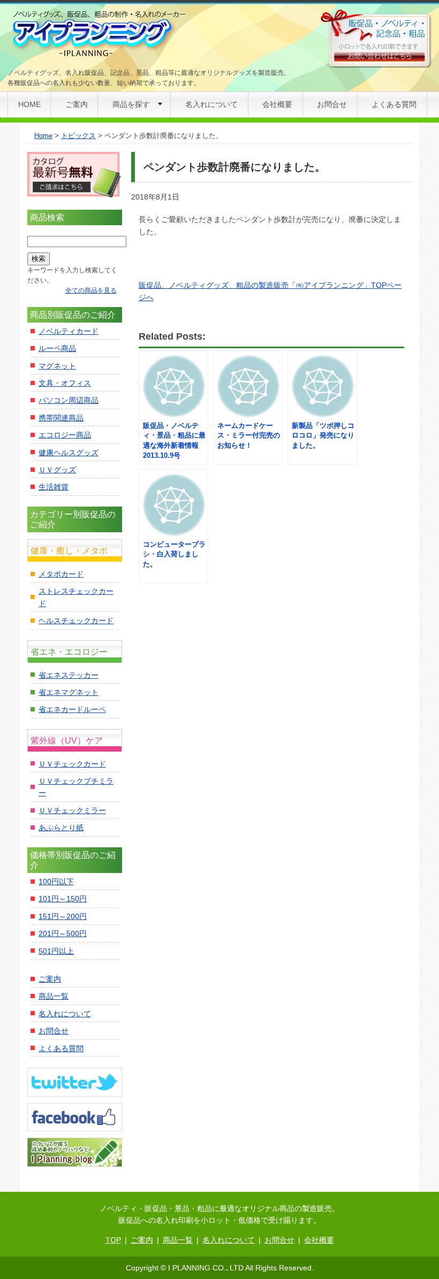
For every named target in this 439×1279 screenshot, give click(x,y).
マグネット (57, 366)
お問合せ (332, 104)
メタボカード (61, 574)
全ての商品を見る (91, 290)
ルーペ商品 (57, 348)
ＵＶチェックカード (72, 764)
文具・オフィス (65, 383)
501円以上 (56, 951)
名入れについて (211, 104)
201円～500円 (63, 933)
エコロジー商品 (65, 435)
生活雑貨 (54, 487)
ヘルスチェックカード (76, 620)
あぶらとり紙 (61, 827)
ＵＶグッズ (57, 469)
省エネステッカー (69, 675)
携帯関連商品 (61, 417)
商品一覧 (54, 996)
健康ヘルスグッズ (69, 452)
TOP (113, 1240)
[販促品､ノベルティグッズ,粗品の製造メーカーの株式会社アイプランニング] (97, 34)
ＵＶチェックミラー (72, 810)
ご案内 (76, 104)
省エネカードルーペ (72, 709)
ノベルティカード (69, 331)
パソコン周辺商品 (69, 400)
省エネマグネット (69, 692)
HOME (29, 104)
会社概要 (277, 104)
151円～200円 (63, 916)
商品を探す (131, 104)
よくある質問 (394, 104)
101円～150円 (63, 898)
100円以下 (56, 881)
